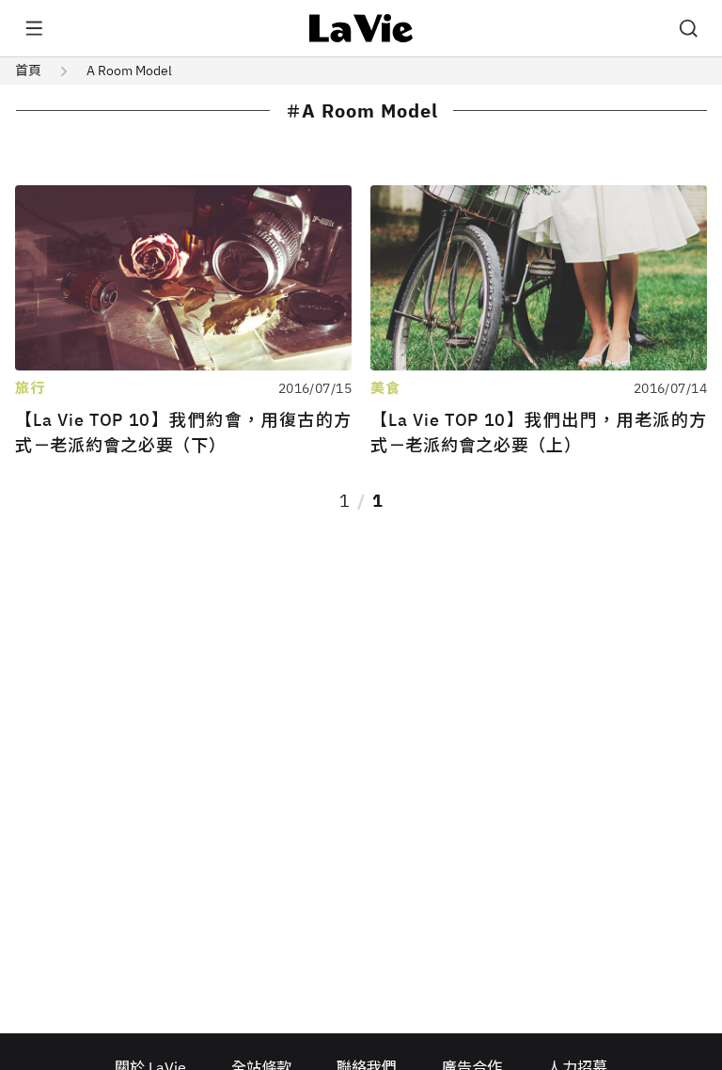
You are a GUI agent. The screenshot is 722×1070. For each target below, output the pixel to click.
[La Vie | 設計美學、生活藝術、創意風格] (361, 28)
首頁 (28, 70)
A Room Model (129, 70)
